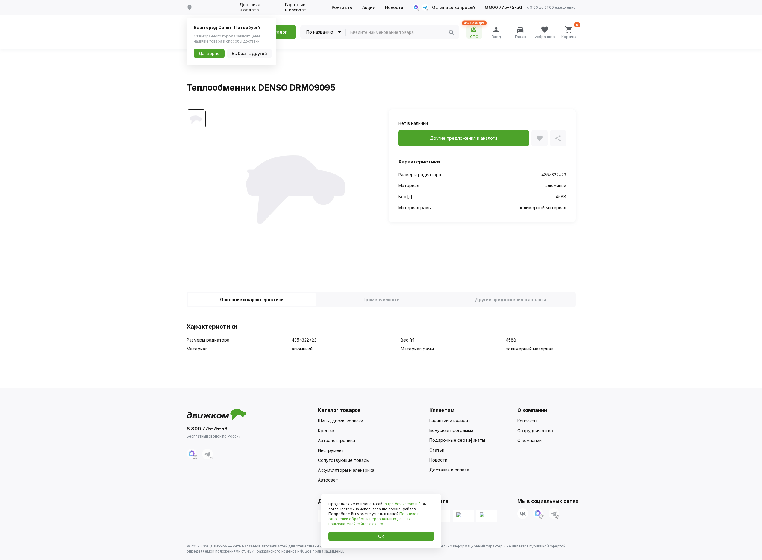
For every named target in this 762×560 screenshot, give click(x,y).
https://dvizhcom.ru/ (402, 504)
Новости (394, 7)
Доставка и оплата (249, 7)
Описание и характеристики (252, 299)
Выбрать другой (249, 53)
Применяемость (381, 299)
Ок (381, 536)
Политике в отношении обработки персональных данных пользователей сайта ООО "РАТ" (373, 519)
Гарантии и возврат (295, 7)
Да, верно (209, 53)
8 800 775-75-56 (503, 7)
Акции (368, 7)
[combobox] (399, 32)
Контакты (342, 7)
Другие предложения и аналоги (510, 299)
